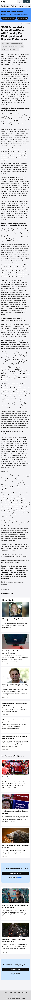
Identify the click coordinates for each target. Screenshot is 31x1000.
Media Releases (15, 994)
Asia (3, 43)
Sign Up (26, 2)
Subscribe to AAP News (8, 18)
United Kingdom (14, 49)
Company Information (16, 43)
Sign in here (19, 877)
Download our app (22, 18)
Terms (5, 992)
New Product (5, 49)
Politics (13, 6)
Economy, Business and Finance (10, 46)
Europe (22, 46)
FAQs (15, 992)
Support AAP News (15, 969)
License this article (7, 593)
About (19, 992)
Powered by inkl (15, 996)
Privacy (10, 992)
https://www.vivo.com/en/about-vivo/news (14, 556)
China (7, 43)
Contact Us (24, 992)
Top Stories (5, 6)
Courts (20, 6)
